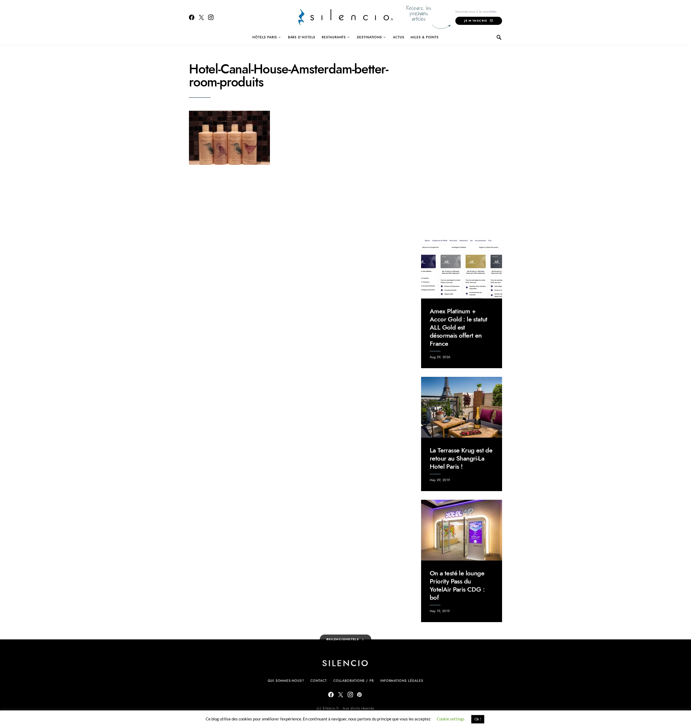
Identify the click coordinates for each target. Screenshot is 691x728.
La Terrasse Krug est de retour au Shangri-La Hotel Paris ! (461, 458)
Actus (398, 37)
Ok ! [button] (478, 719)
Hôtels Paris (264, 37)
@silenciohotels (342, 639)
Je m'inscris (475, 21)
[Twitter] (201, 17)
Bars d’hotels (302, 37)
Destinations (369, 37)
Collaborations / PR (353, 681)
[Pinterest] (359, 694)
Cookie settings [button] (451, 718)
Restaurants (334, 37)
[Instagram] (211, 17)
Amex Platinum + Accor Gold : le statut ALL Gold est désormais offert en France (458, 327)
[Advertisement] (461, 144)
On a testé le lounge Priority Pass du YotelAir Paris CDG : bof (457, 585)
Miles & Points (425, 37)
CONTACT (318, 681)
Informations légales (401, 681)
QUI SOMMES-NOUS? (286, 681)
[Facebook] (191, 17)
